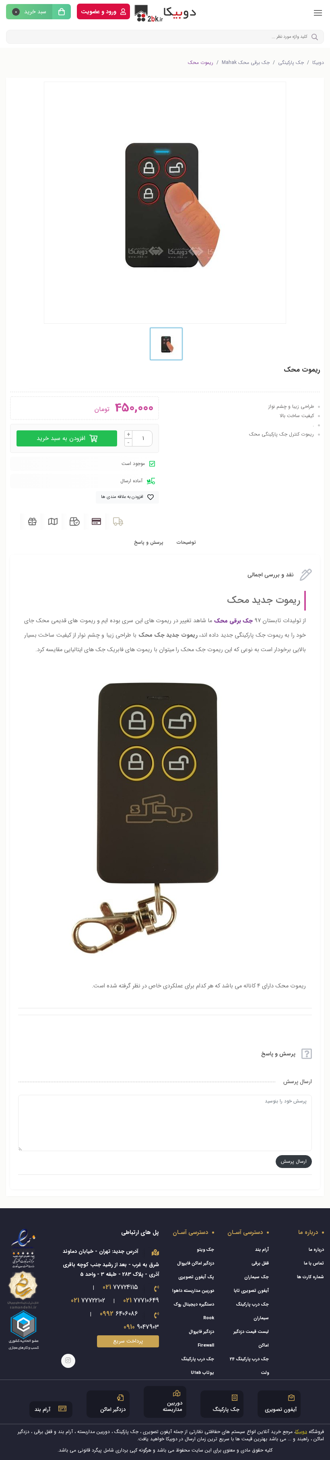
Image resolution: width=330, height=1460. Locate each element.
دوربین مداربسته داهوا (193, 1290)
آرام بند (262, 1249)
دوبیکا (318, 62)
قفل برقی (260, 1263)
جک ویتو (205, 1249)
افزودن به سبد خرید (62, 438)
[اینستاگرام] (68, 1361)
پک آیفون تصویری (196, 1277)
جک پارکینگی (291, 62)
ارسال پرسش (294, 1161)
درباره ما (316, 1249)
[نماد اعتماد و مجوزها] (23, 1289)
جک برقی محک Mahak (246, 62)
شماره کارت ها (310, 1277)
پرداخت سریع (128, 1341)
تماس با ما (314, 1263)
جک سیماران (256, 1277)
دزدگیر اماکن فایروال (195, 1263)
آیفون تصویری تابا (251, 1290)
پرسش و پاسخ (148, 542)
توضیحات (186, 542)
